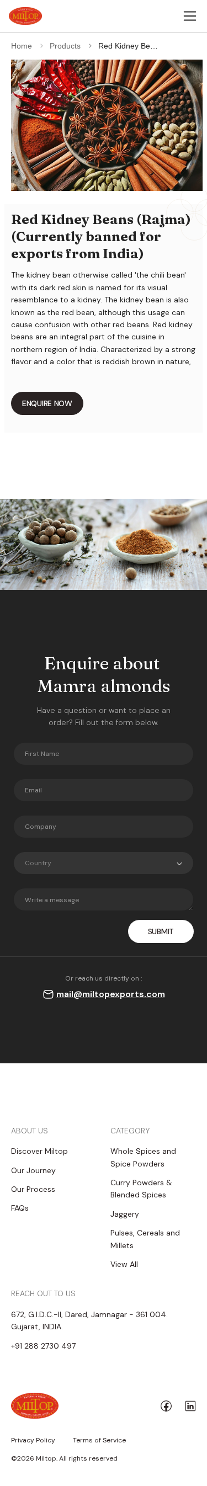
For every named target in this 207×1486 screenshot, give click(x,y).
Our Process (33, 1189)
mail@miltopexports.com (110, 994)
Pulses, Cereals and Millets (145, 1239)
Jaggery (124, 1214)
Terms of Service (99, 1440)
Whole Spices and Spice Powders (143, 1157)
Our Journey (33, 1170)
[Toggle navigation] (190, 16)
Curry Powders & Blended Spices (141, 1189)
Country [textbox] (38, 863)
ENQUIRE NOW (47, 403)
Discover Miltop (39, 1151)
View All (124, 1264)
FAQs (20, 1208)
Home (21, 45)
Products (65, 45)
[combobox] (103, 863)
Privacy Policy (33, 1440)
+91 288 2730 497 (43, 1346)
